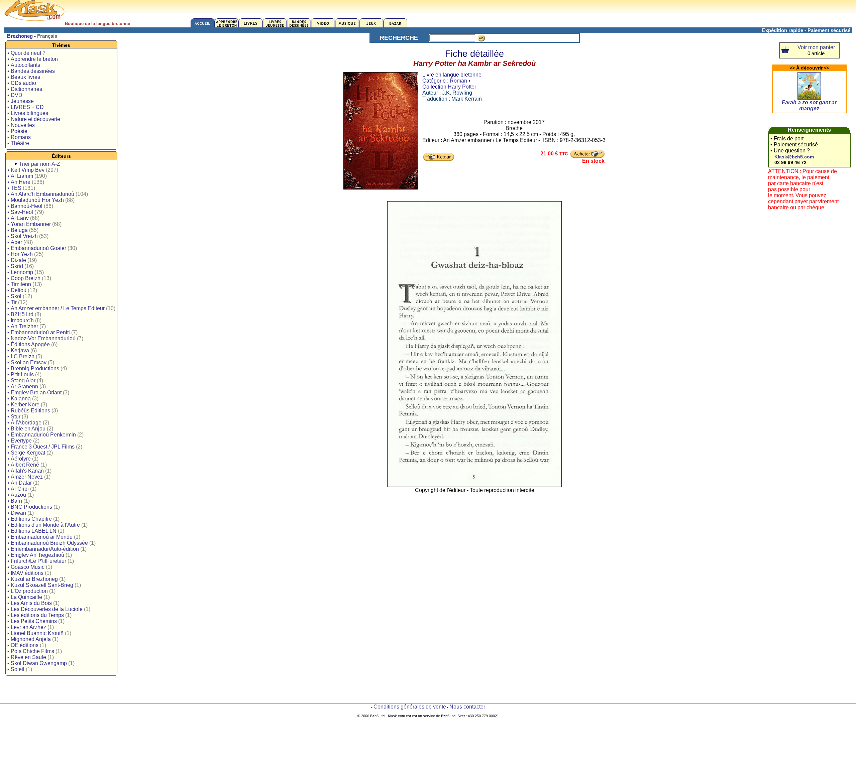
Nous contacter (467, 707)
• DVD (14, 95)
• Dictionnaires (24, 89)
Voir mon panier (816, 47)
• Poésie (17, 131)
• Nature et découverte (33, 119)
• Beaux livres (23, 77)
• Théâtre (18, 143)
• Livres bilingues (27, 113)
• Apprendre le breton (32, 59)
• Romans (19, 137)
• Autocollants (23, 65)
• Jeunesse (20, 101)
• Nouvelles (21, 125)
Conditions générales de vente (409, 707)
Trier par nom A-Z (39, 164)
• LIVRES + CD (25, 107)
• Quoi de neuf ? (26, 53)
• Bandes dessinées (31, 71)
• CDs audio (21, 83)
